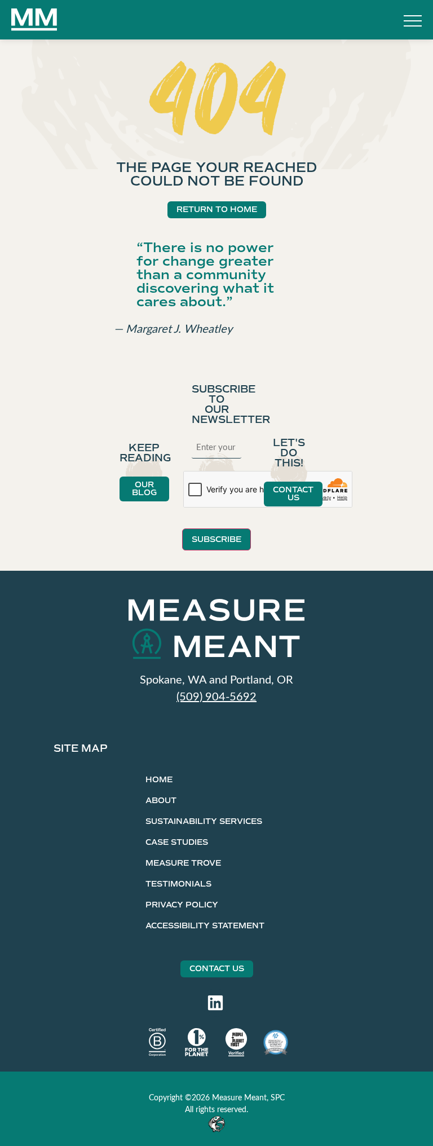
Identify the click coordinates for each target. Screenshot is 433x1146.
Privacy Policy (181, 905)
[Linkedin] (215, 1003)
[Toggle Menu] (413, 22)
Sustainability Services (203, 821)
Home (159, 779)
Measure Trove (183, 863)
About (160, 800)
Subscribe (216, 539)
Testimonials (178, 884)
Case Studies (176, 842)
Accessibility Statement (204, 926)
